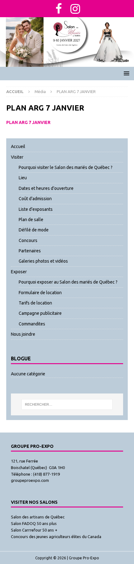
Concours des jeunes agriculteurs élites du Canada (56, 536)
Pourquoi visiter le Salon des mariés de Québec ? (65, 167)
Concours (28, 240)
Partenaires (30, 250)
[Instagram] (75, 8)
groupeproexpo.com (30, 480)
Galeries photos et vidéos (43, 261)
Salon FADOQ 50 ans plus (34, 523)
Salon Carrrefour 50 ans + (34, 530)
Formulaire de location (40, 292)
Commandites (32, 323)
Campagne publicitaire (40, 313)
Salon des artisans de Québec (38, 517)
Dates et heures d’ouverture (46, 188)
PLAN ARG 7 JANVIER (28, 122)
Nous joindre (23, 334)
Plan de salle (31, 219)
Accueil (18, 146)
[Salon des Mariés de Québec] (67, 63)
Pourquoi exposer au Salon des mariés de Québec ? (68, 282)
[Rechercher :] (67, 404)
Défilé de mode (34, 229)
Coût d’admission (35, 198)
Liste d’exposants (36, 209)
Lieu (23, 177)
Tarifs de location (35, 302)
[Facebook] (59, 8)
